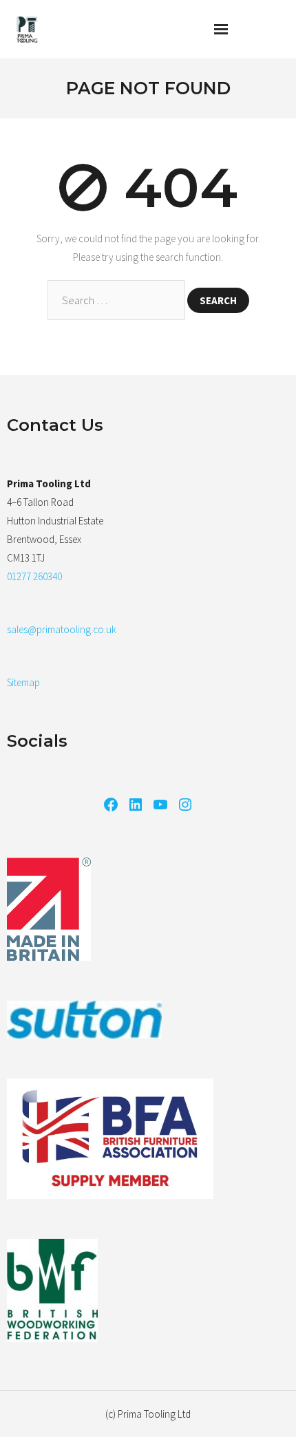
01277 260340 (34, 576)
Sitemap (23, 682)
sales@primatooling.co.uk (61, 629)
